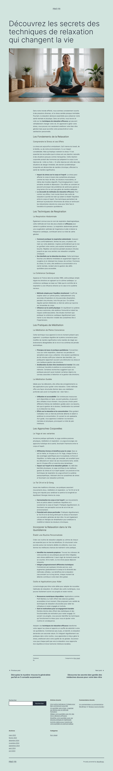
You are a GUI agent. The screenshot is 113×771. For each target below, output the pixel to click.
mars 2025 (12, 735)
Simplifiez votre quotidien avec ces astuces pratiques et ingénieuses (61, 719)
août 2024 (12, 748)
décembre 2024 (14, 740)
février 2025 (13, 738)
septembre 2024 (14, 746)
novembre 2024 (14, 743)
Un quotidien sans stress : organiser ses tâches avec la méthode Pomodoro (61, 710)
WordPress (100, 762)
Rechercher (13, 700)
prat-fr (56, 9)
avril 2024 (12, 751)
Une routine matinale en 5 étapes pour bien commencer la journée (62, 705)
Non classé (77, 658)
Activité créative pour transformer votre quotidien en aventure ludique (61, 723)
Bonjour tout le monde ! (96, 707)
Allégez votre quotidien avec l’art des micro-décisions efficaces (62, 715)
